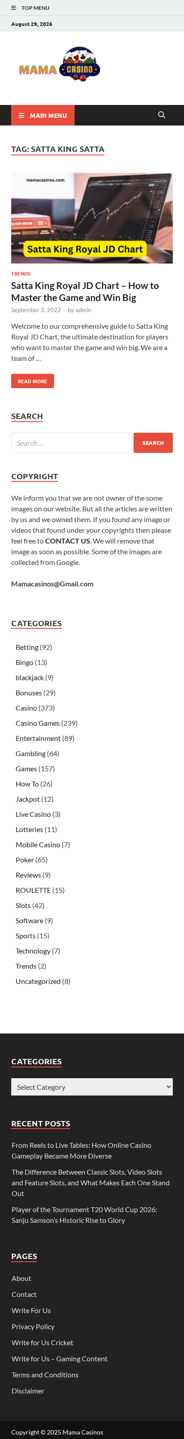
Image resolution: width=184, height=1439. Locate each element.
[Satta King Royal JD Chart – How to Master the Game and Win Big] (92, 220)
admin (83, 310)
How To (27, 783)
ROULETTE (33, 890)
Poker (25, 859)
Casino (26, 707)
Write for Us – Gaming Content (60, 1358)
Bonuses (29, 692)
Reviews (28, 874)
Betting (27, 647)
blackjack (30, 677)
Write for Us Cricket (42, 1342)
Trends (20, 273)
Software (29, 920)
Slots (23, 905)
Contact (24, 1294)
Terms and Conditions (45, 1374)
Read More (29, 379)
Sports (26, 935)
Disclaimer (28, 1390)
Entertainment (38, 738)
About (21, 1278)
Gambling (31, 753)
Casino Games (38, 723)
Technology (33, 950)
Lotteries (29, 829)
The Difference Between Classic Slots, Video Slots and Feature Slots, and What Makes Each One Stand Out (91, 1182)
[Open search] (161, 115)
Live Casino (33, 814)
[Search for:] (92, 443)
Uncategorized (38, 981)
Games (26, 768)
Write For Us (31, 1310)
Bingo (24, 662)
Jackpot (28, 799)
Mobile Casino (38, 844)
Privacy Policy (33, 1326)
